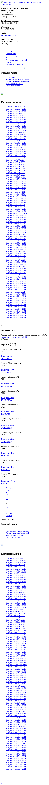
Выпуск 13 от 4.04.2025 (15, 260)
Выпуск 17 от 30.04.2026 (16, 143)
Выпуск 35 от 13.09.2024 (16, 317)
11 (6, 497)
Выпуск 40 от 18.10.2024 (16, 307)
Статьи (8, 62)
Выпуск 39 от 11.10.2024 (16, 309)
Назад (8, 490)
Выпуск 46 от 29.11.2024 (16, 294)
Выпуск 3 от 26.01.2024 (7, 385)
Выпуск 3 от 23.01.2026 (15, 173)
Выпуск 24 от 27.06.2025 (16, 237)
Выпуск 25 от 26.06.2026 (16, 126)
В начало (9, 488)
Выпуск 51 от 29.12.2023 (8, 426)
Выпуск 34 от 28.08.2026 (16, 107)
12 (7, 499)
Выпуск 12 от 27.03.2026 (16, 154)
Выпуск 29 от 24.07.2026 (16, 117)
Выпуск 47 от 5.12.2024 (15, 292)
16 (7, 507)
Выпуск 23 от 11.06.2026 (16, 130)
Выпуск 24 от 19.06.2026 (16, 128)
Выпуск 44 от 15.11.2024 (16, 298)
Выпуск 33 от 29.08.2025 (16, 217)
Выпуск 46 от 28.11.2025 (16, 188)
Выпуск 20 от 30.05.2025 (16, 245)
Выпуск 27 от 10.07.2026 (16, 124)
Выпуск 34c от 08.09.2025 (16, 213)
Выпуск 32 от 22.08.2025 (16, 220)
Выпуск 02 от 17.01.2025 (16, 281)
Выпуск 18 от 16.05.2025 (16, 249)
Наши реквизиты (13, 86)
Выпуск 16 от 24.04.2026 (16, 145)
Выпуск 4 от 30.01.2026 (15, 171)
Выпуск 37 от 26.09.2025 (16, 207)
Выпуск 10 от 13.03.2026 (16, 158)
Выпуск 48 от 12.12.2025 (16, 183)
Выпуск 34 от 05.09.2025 (16, 215)
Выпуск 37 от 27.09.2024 (16, 313)
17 (7, 509)
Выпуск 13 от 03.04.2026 (16, 151)
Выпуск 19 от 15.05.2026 (16, 139)
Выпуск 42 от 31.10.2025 (16, 196)
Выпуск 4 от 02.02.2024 (7, 371)
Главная (9, 52)
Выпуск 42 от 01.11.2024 (16, 302)
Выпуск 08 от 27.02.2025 (16, 268)
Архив (8, 58)
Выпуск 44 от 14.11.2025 (16, 192)
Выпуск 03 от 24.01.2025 (16, 279)
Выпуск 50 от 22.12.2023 (8, 440)
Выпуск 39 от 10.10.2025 (16, 203)
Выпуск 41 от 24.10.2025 (16, 198)
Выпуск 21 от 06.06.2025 (16, 243)
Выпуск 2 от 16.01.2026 (15, 175)
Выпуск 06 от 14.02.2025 (16, 273)
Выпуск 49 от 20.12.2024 (16, 288)
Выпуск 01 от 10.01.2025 (16, 283)
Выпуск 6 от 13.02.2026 (15, 166)
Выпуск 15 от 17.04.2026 (16, 147)
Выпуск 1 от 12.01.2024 (7, 412)
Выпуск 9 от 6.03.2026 (15, 160)
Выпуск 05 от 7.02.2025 (15, 275)
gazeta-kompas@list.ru (9, 35)
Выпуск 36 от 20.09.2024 (16, 315)
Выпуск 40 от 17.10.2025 (16, 200)
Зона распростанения (14, 84)
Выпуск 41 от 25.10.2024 (16, 305)
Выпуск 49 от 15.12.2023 (8, 454)
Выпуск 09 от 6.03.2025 (15, 266)
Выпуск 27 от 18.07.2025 (16, 230)
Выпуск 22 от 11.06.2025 (16, 241)
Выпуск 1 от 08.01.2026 (15, 177)
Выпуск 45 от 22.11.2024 (16, 296)
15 (7, 505)
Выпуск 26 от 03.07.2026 (16, 122)
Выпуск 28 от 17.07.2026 (16, 120)
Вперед (9, 514)
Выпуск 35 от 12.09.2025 (16, 211)
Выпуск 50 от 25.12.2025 (16, 179)
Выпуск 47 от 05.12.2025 (16, 185)
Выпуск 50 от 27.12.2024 (16, 285)
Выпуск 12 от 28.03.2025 (16, 262)
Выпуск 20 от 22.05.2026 (16, 137)
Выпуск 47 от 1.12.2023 (8, 482)
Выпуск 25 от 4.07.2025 (15, 234)
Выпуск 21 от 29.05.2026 (16, 134)
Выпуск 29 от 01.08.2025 (16, 226)
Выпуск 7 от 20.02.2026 (15, 164)
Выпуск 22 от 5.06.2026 (15, 132)
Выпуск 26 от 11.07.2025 (16, 232)
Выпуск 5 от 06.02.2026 (15, 168)
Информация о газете (14, 64)
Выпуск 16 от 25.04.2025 (16, 254)
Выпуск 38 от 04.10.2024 (16, 311)
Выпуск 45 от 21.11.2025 (16, 190)
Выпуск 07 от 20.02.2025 (16, 271)
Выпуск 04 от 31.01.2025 (16, 277)
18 (7, 511)
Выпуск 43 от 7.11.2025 (15, 194)
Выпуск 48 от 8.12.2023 (8, 468)
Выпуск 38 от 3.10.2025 (15, 205)
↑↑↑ (2, 783)
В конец (9, 516)
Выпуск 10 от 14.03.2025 (16, 264)
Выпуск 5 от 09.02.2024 (7, 357)
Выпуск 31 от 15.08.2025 (16, 222)
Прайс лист (10, 77)
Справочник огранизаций (16, 60)
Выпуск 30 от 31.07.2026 (16, 115)
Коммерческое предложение (17, 79)
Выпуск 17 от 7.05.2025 (15, 251)
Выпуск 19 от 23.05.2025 (16, 247)
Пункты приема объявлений (17, 81)
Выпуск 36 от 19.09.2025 (16, 209)
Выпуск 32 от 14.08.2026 (16, 111)
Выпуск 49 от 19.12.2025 (16, 181)
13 (7, 501)
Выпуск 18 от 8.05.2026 (15, 141)
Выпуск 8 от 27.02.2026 (15, 162)
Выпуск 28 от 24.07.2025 (16, 228)
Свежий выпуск (12, 56)
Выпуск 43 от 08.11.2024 (16, 300)
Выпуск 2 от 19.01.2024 (7, 398)
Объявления (11, 54)
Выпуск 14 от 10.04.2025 (16, 258)
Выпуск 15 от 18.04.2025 (16, 256)
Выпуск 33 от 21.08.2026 (16, 109)
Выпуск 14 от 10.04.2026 (16, 149)
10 (7, 494)
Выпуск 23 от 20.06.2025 (16, 239)
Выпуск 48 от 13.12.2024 (16, 290)
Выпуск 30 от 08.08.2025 (16, 224)
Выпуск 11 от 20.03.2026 (16, 156)
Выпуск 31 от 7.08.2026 (15, 113)
